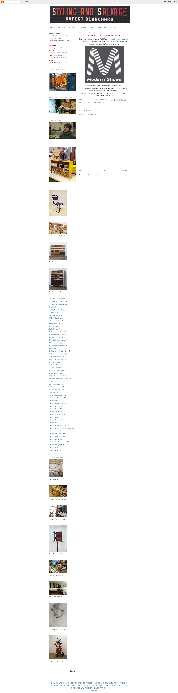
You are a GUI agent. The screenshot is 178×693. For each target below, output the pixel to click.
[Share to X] (120, 100)
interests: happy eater (56, 420)
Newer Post (83, 170)
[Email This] (115, 100)
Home (104, 170)
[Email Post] (112, 99)
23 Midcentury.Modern (95, 102)
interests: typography (56, 445)
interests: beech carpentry (57, 403)
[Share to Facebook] (122, 100)
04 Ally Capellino (55, 310)
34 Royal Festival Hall (56, 389)
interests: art (53, 400)
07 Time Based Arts (55, 318)
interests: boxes (54, 409)
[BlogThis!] (117, 100)
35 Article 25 (53, 392)
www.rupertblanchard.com (57, 57)
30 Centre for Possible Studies (59, 378)
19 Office (52, 348)
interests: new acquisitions (57, 425)
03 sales (51, 307)
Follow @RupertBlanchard (58, 52)
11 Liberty (52, 326)
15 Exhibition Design (56, 337)
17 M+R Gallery (54, 343)
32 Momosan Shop (55, 384)
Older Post (125, 170)
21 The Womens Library (57, 354)
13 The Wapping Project (57, 332)
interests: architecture (56, 398)
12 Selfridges (53, 329)
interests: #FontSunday (56, 395)
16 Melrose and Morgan (57, 340)
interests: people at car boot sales (60, 428)
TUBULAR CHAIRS (88, 27)
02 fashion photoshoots (56, 304)
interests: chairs (54, 412)
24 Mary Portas (54, 362)
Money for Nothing (55, 450)
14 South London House (57, 334)
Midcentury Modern (118, 39)
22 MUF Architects (55, 356)
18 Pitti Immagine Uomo (57, 345)
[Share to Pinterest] (124, 100)
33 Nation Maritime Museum (58, 387)
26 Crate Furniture (55, 367)
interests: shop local (55, 434)
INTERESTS (73, 27)
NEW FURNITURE (104, 27)
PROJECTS (62, 27)
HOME (52, 27)
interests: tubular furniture (57, 442)
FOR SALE (117, 27)
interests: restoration (55, 431)
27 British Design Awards (57, 370)
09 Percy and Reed (55, 321)
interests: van (53, 447)
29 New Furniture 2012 (56, 376)
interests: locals (54, 423)
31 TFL (51, 381)
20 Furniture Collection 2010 (58, 351)
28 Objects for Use (55, 373)
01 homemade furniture (56, 301)
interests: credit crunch (56, 414)
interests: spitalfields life (57, 436)
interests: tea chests (55, 439)
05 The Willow (54, 312)
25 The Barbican (54, 365)
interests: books (54, 406)
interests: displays (55, 417)
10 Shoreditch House (56, 323)
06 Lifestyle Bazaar (55, 315)
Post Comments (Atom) (95, 175)
